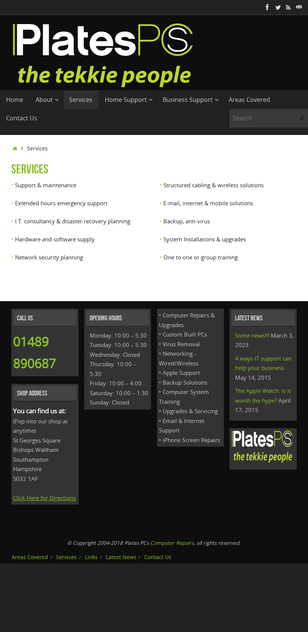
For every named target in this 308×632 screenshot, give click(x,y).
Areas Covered (30, 557)
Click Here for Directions (44, 498)
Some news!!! (252, 335)
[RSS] (288, 7)
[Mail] (299, 7)
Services (66, 557)
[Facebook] (267, 7)
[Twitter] (278, 7)
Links (91, 557)
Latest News (121, 557)
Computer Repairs (172, 543)
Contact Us (157, 557)
